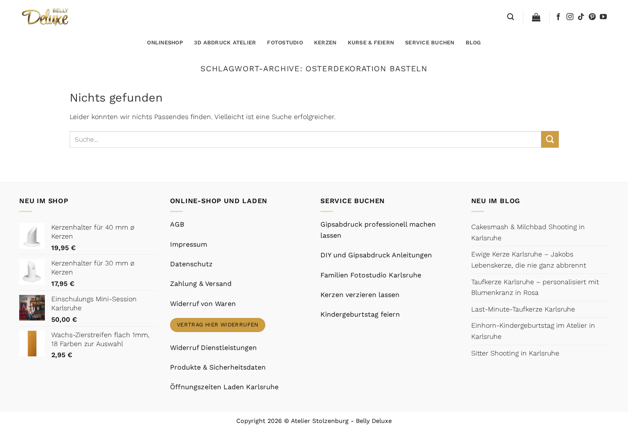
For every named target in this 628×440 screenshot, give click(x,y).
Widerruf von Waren (203, 304)
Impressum (188, 244)
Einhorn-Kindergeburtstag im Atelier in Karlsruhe (533, 331)
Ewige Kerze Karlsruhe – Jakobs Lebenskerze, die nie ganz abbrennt (528, 259)
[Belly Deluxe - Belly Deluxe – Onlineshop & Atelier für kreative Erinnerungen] (46, 17)
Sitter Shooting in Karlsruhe (515, 353)
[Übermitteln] (549, 139)
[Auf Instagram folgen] (569, 17)
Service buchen (430, 42)
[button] (510, 17)
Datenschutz (191, 264)
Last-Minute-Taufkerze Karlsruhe (523, 309)
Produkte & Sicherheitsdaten (218, 367)
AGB (177, 224)
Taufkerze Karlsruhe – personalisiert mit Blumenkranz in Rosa (535, 287)
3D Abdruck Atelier (225, 42)
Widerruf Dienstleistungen (213, 348)
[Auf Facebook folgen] (558, 17)
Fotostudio (285, 42)
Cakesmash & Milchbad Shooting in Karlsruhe (528, 232)
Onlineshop (165, 42)
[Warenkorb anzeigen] (536, 17)
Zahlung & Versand (201, 284)
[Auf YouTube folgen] (603, 17)
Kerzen (325, 42)
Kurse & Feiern (371, 42)
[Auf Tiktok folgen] (581, 17)
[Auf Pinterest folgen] (592, 17)
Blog (473, 42)
